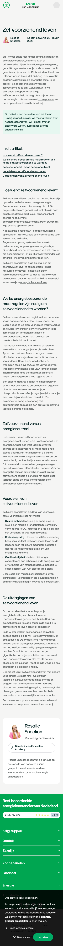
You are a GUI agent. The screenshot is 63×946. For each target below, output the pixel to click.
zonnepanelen (34, 631)
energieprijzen (52, 561)
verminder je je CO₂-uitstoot (21, 528)
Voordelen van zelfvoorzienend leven (24, 171)
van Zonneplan (30, 5)
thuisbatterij (46, 704)
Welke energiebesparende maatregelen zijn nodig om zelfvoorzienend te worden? (29, 161)
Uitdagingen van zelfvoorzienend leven (26, 175)
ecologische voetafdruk (33, 282)
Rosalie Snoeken (17, 759)
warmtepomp (46, 234)
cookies (50, 904)
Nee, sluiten (23, 937)
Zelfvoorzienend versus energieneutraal (26, 167)
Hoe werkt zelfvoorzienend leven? (23, 155)
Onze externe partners (21, 927)
